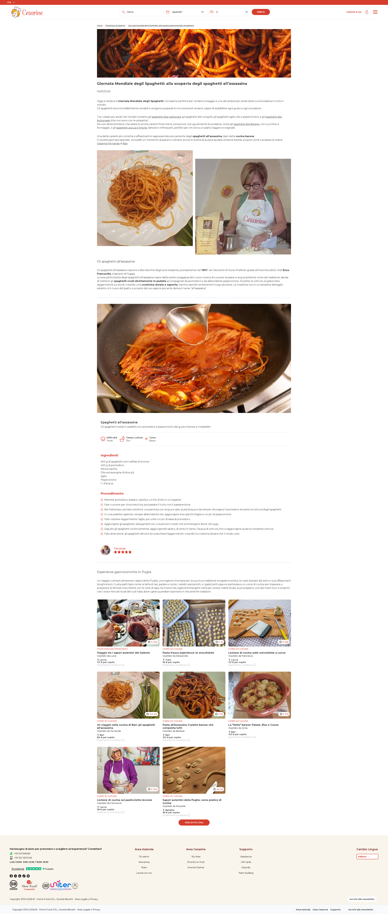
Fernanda (120, 548)
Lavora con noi (144, 873)
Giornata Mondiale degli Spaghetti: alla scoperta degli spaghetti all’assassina (161, 25)
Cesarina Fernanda (108, 143)
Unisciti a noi (353, 12)
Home (99, 25)
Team (144, 867)
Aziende (246, 867)
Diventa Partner (195, 867)
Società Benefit (65, 899)
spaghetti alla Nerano (246, 124)
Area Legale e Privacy (86, 899)
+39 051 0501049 (23, 857)
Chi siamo (144, 856)
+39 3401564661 (22, 853)
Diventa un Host (196, 862)
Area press (144, 862)
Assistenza (246, 856)
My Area (196, 856)
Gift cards (246, 862)
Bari (125, 143)
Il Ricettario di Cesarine (115, 25)
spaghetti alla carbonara (166, 116)
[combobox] (144, 11)
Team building (246, 873)
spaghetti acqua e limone (131, 127)
